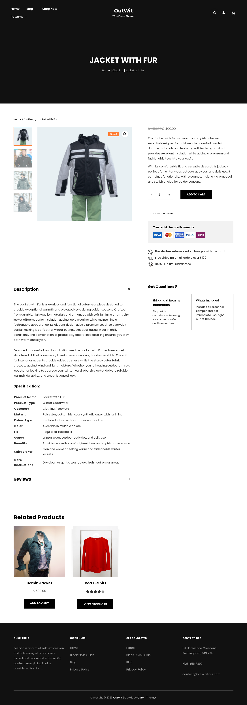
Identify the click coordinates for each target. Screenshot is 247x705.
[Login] (224, 13)
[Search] (214, 13)
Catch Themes (147, 697)
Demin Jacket (39, 583)
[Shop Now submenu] (59, 9)
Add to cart (196, 194)
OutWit (123, 10)
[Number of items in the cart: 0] (233, 13)
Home (106, 70)
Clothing (117, 70)
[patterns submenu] (26, 17)
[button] (125, 134)
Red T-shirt (95, 583)
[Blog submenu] (35, 9)
